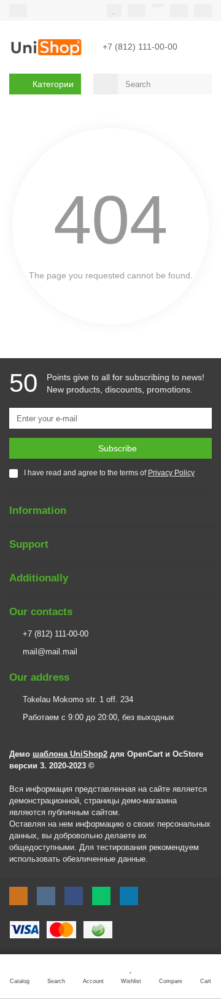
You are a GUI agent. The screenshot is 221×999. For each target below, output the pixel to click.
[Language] (179, 10)
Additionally (38, 578)
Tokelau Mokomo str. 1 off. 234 (78, 699)
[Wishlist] (114, 10)
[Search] (199, 84)
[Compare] (136, 10)
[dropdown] (18, 10)
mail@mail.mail (50, 651)
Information (37, 510)
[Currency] (158, 5)
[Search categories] (105, 84)
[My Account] (203, 10)
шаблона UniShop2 (70, 754)
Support (28, 544)
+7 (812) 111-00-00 (55, 633)
